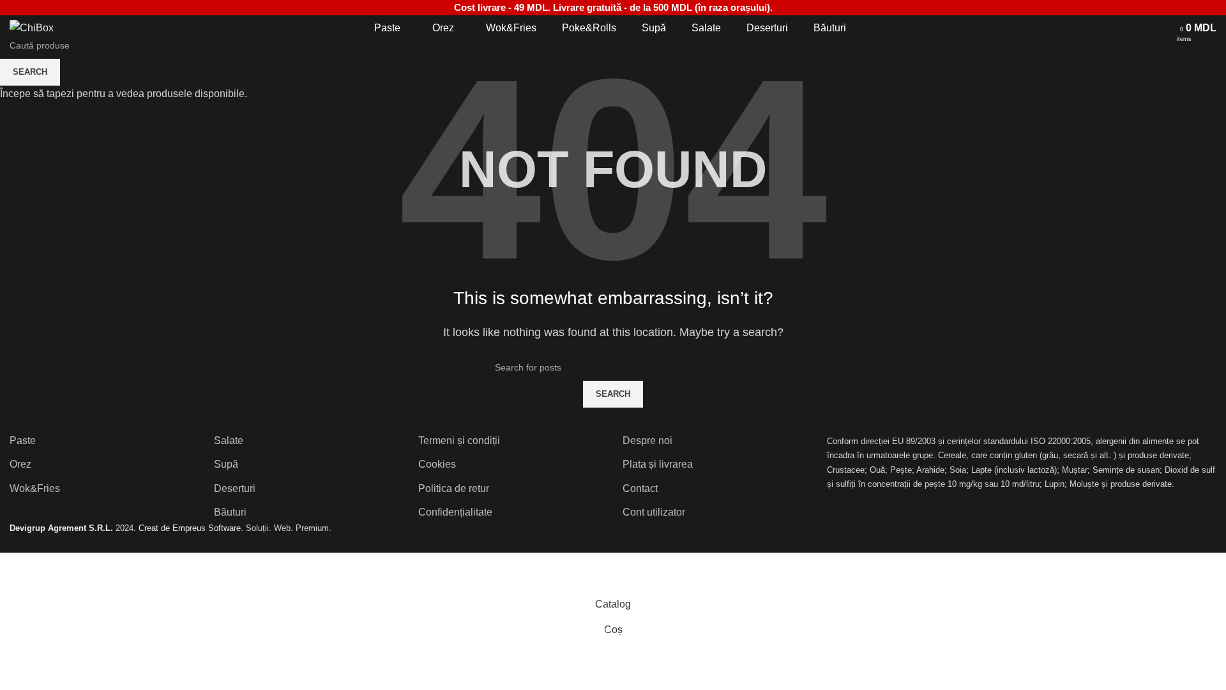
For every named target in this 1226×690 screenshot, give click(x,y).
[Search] (1164, 28)
